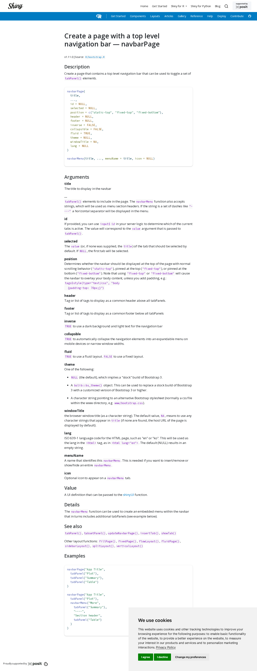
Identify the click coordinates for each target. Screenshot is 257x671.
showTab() (168, 533)
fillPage (105, 541)
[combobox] (227, 6)
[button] (179, 6)
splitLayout (101, 546)
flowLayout (147, 541)
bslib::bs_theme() (88, 385)
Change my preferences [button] (190, 657)
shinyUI (128, 494)
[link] (166, 647)
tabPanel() (73, 78)
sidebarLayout (75, 546)
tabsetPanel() (95, 533)
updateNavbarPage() (123, 533)
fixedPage (125, 541)
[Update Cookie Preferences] (46, 663)
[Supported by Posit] (242, 6)
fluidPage (168, 541)
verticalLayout (128, 546)
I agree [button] (145, 657)
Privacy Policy (166, 647)
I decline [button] (162, 657)
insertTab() (149, 533)
